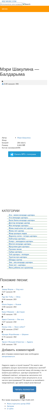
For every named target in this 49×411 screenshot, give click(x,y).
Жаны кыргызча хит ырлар (21, 228)
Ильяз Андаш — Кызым (11, 304)
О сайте (10, 408)
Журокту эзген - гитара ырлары (23, 236)
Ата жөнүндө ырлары (18, 217)
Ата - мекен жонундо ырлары (22, 215)
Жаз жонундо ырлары (18, 225)
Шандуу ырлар (15, 259)
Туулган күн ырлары (18, 257)
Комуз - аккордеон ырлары (21, 241)
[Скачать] (3, 84)
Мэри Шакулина (24, 137)
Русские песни (15, 249)
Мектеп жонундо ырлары (20, 243)
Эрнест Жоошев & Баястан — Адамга (17, 342)
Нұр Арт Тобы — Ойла (11, 296)
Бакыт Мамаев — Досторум (13, 311)
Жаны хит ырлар (16, 230)
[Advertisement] (24, 39)
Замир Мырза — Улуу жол (12, 289)
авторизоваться (8, 356)
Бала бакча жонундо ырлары (22, 220)
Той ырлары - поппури (19, 254)
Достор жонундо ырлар (19, 222)
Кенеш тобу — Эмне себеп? (13, 326)
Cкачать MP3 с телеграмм (25, 154)
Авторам (10, 406)
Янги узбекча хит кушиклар (21, 267)
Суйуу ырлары (15, 251)
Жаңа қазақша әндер (18, 233)
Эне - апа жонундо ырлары (21, 262)
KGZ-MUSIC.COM (9, 1)
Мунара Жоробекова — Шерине (15, 334)
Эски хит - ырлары (17, 265)
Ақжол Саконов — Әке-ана (13, 319)
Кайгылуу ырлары (17, 238)
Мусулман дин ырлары (19, 246)
